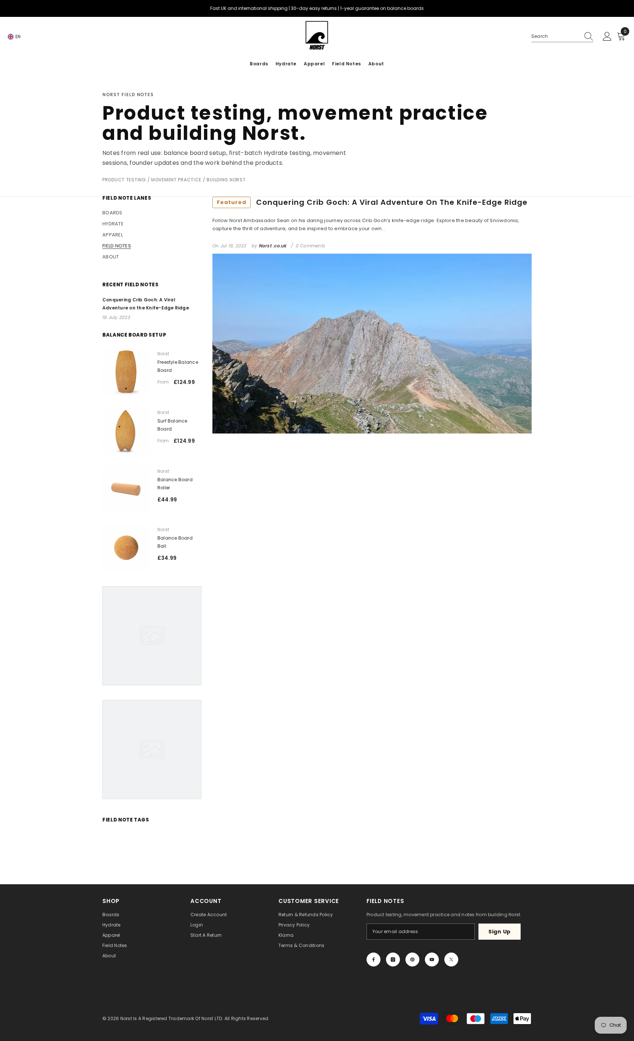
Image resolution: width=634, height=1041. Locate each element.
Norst (163, 354)
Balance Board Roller (175, 483)
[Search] (562, 36)
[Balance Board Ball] (126, 548)
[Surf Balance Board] (126, 430)
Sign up (499, 931)
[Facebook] (373, 959)
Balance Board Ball (175, 542)
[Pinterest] (412, 959)
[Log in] (607, 36)
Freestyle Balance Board (177, 366)
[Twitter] (451, 959)
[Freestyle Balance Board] (126, 372)
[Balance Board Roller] (126, 489)
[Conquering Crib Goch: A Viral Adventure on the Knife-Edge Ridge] (372, 344)
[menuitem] (151, 212)
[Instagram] (393, 959)
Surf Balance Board (172, 425)
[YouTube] (432, 959)
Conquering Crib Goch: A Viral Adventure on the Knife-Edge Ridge (372, 202)
